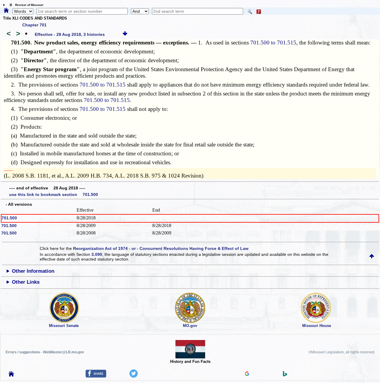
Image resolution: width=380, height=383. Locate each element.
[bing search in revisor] (285, 375)
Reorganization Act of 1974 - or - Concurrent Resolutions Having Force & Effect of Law (160, 248)
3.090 (96, 254)
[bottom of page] (125, 34)
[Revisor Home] (11, 375)
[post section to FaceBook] (96, 376)
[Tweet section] (133, 376)
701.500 (9, 218)
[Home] (6, 11)
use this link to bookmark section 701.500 (53, 194)
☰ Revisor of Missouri (25, 5)
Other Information (33, 271)
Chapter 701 (34, 25)
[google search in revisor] (247, 374)
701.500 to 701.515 (273, 42)
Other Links (25, 282)
